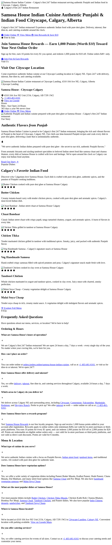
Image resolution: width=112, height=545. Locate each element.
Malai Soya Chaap (31, 481)
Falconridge (88, 402)
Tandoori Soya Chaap (35, 503)
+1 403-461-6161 (12, 98)
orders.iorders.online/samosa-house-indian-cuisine (46, 364)
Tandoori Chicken (42, 500)
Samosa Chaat (59, 479)
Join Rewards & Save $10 (46, 35)
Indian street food (70, 457)
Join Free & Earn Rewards (16, 59)
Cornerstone (76, 402)
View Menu (25, 35)
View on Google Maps (41, 522)
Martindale (100, 402)
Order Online (10, 35)
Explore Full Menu (13, 308)
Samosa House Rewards (17, 424)
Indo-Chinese (96, 500)
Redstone (5, 405)
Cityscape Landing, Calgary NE (83, 519)
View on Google (11, 100)
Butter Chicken (39, 498)
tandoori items (85, 457)
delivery (17, 383)
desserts (4, 503)
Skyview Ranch (22, 405)
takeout (25, 383)
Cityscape (64, 402)
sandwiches (14, 503)
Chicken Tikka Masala (57, 498)
